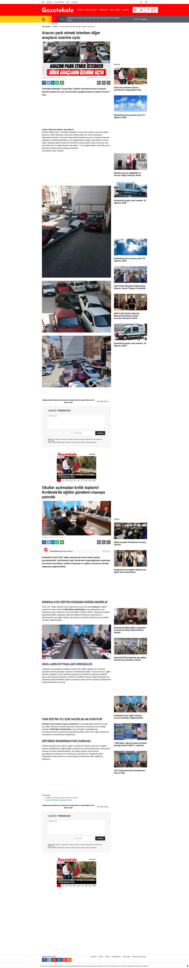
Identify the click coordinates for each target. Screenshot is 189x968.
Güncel (55, 26)
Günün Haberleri (59, 2)
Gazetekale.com (56, 551)
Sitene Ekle (74, 2)
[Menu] (135, 10)
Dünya (80, 10)
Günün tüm (140, 19)
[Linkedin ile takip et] (59, 960)
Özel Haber (115, 10)
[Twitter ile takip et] (106, 551)
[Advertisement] (25, 52)
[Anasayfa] (43, 2)
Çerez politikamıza (138, 966)
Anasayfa (47, 26)
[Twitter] (48, 83)
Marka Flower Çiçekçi (139, 957)
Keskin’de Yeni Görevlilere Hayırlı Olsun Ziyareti (83, 19)
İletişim (107, 957)
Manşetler (49, 2)
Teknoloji (103, 10)
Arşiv (67, 2)
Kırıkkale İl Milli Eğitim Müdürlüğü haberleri (59, 800)
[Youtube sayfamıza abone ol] (54, 960)
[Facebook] (44, 83)
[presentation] (49, 19)
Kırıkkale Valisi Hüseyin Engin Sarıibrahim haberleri (62, 798)
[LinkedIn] (53, 83)
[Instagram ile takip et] (109, 551)
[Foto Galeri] (146, 2)
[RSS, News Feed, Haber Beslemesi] (69, 960)
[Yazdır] (62, 83)
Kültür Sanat (91, 10)
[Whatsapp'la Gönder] (57, 83)
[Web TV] (141, 2)
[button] (99, 83)
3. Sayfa (125, 10)
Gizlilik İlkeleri (116, 957)
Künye (101, 957)
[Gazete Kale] (58, 10)
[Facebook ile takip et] (104, 551)
